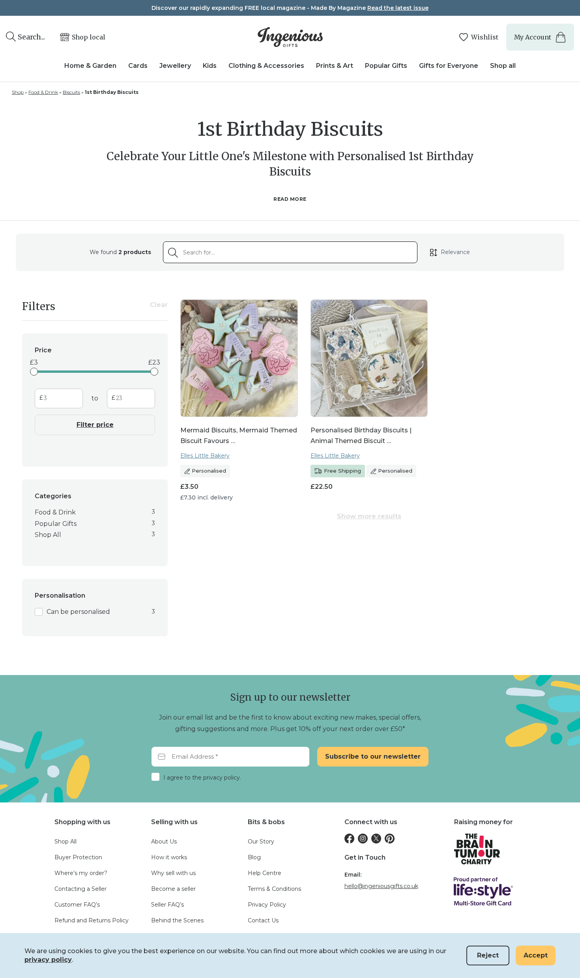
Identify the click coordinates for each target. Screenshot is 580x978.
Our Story (261, 841)
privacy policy (48, 959)
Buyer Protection (78, 857)
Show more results (369, 516)
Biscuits (71, 92)
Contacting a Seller (80, 888)
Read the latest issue (397, 7)
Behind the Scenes (177, 920)
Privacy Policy (267, 904)
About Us (164, 841)
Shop (18, 92)
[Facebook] (349, 838)
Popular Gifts (386, 65)
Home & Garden (90, 65)
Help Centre (264, 873)
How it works (169, 857)
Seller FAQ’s (167, 904)
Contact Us (263, 920)
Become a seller (173, 888)
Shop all (503, 65)
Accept (536, 955)
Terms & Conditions (274, 888)
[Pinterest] (390, 838)
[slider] (34, 372)
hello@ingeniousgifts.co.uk (381, 886)
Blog (254, 857)
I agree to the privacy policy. (202, 777)
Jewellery (175, 65)
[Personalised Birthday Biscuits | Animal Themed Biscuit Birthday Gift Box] (369, 358)
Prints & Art (334, 65)
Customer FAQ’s (77, 904)
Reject (488, 955)
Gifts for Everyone (448, 65)
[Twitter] (376, 838)
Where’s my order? (80, 873)
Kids (210, 65)
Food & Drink (43, 92)
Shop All (65, 841)
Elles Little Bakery (205, 455)
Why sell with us (173, 873)
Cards (138, 65)
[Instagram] (363, 838)
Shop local (88, 37)
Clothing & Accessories (266, 65)
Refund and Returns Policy (91, 920)
